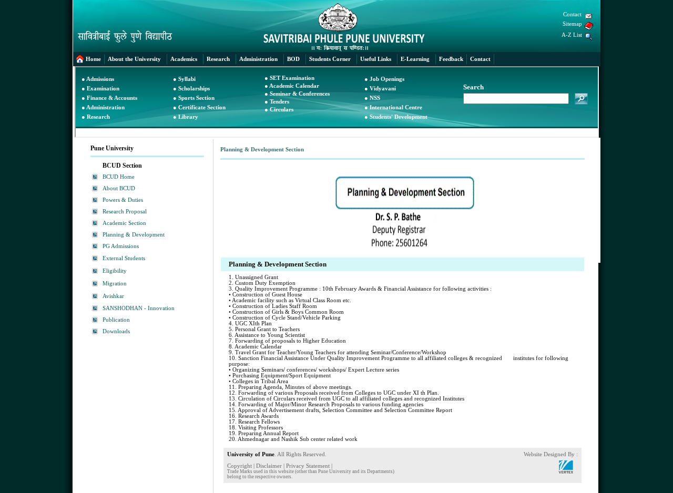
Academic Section (124, 223)
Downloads (116, 331)
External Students (124, 258)
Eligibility (115, 271)
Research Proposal (125, 211)
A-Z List (572, 35)
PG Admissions (121, 246)
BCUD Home (119, 177)
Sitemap (572, 24)
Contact (572, 14)
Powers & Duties (123, 200)
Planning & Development (134, 235)
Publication (116, 320)
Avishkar (113, 296)
